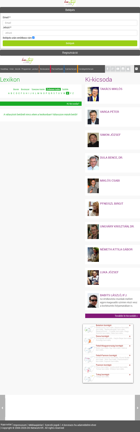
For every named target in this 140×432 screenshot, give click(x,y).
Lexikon (35, 69)
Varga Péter (109, 112)
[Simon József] (93, 134)
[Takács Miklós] (93, 88)
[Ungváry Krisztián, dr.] (93, 226)
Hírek (11, 69)
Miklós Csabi (110, 180)
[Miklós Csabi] (93, 180)
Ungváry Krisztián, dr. (117, 226)
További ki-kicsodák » (126, 315)
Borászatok (45, 69)
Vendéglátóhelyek (86, 69)
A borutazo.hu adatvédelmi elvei (79, 425)
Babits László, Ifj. (113, 295)
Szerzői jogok (52, 425)
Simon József (110, 135)
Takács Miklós (111, 89)
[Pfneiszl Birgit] (93, 203)
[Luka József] (93, 271)
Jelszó (7, 27)
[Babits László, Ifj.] (93, 294)
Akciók (17, 69)
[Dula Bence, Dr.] (93, 157)
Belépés (70, 10)
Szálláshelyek (70, 69)
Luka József (109, 272)
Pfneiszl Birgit (111, 203)
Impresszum (19, 425)
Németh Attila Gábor (116, 249)
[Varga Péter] (93, 111)
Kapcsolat (6, 424)
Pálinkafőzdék (57, 69)
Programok (26, 69)
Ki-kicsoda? (73, 103)
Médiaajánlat (36, 425)
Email (6, 17)
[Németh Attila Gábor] (93, 249)
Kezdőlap (4, 69)
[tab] (70, 10)
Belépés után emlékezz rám (17, 37)
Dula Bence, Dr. (111, 157)
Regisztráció (70, 53)
